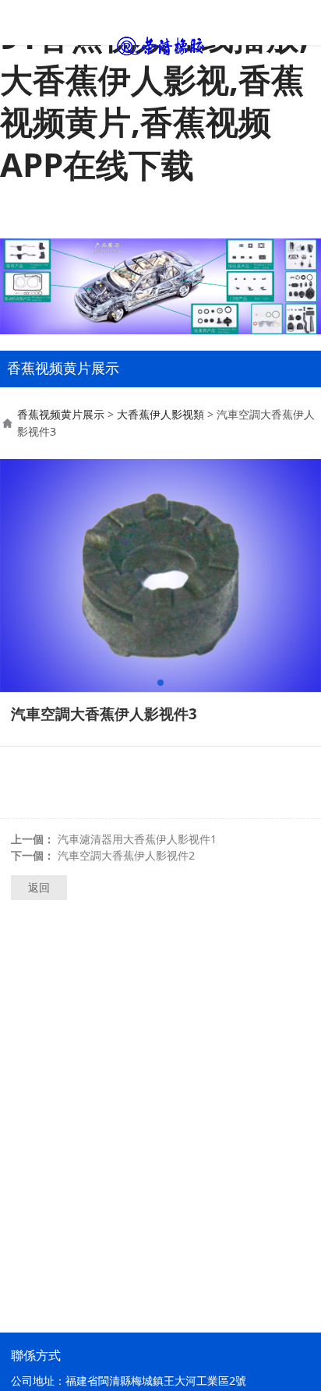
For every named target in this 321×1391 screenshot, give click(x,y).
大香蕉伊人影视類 (160, 414)
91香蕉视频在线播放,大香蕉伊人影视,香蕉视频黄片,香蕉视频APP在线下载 (154, 100)
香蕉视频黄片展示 (60, 414)
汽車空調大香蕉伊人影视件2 (126, 855)
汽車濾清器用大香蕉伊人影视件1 (137, 838)
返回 (39, 887)
